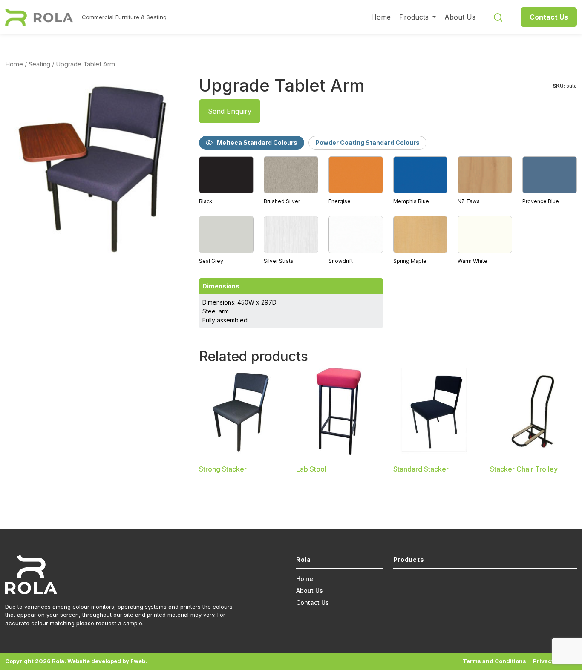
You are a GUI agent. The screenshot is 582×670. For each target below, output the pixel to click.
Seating (39, 64)
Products (415, 17)
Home (381, 17)
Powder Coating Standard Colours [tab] (367, 142)
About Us (459, 17)
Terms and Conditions (494, 661)
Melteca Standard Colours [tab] (257, 142)
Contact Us (549, 17)
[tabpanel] (388, 210)
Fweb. (138, 661)
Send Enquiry (229, 111)
